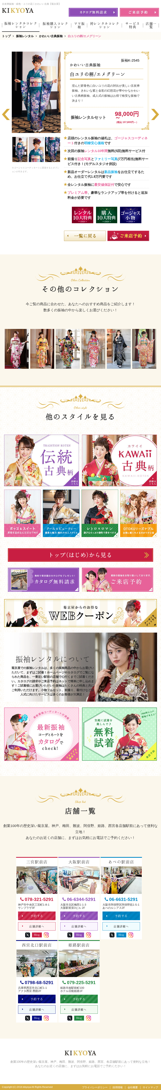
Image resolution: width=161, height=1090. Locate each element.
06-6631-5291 (123, 899)
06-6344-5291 (81, 899)
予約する (36, 915)
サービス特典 (132, 25)
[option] (36, 92)
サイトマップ (150, 1087)
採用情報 (118, 1087)
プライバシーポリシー (95, 1087)
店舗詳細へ (36, 926)
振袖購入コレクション (55, 25)
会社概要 (133, 1087)
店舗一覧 (151, 25)
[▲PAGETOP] (151, 1080)
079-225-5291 (81, 982)
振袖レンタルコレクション (20, 25)
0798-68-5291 (39, 982)
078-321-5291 (39, 899)
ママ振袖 (79, 25)
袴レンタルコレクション (104, 25)
